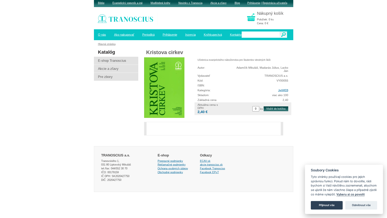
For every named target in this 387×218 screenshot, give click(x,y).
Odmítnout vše (361, 205)
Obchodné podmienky (170, 172)
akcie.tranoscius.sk (211, 164)
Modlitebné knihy (160, 2)
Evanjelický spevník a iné (127, 2)
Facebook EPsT (209, 172)
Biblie (101, 2)
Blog (237, 2)
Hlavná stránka (106, 44)
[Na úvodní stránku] (128, 19)
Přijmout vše (327, 205)
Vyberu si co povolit (350, 194)
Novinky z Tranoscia (190, 2)
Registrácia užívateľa (274, 2)
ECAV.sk (205, 160)
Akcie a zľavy (218, 2)
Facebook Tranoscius (212, 168)
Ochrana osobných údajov (173, 168)
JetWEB (283, 90)
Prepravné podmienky (170, 160)
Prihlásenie (253, 2)
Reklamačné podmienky (172, 164)
